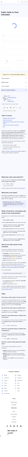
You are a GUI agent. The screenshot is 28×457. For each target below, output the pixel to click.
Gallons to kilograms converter (20, 265)
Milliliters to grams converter (8, 267)
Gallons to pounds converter (12, 151)
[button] (14, 74)
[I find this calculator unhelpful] (7, 107)
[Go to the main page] (7, 2)
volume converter (21, 188)
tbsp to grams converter (7, 289)
